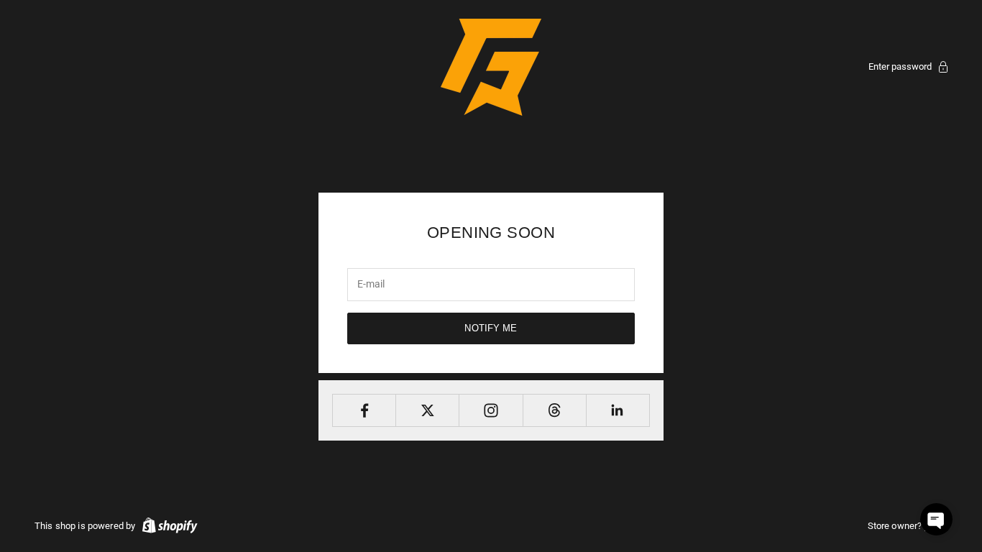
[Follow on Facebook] (364, 410)
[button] (936, 519)
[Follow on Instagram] (490, 410)
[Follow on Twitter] (427, 410)
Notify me (490, 328)
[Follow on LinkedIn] (618, 410)
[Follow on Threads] (554, 410)
